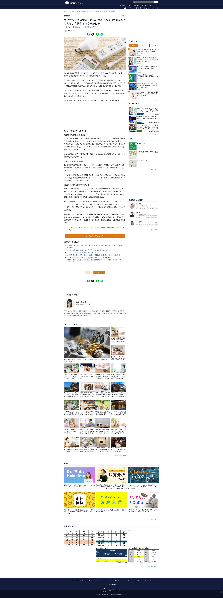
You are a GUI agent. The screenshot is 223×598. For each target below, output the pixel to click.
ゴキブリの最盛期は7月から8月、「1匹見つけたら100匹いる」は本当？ (89, 250)
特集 (133, 5)
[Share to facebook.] (88, 34)
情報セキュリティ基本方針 (94, 581)
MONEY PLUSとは (76, 581)
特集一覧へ (154, 169)
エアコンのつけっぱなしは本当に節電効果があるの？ (83, 252)
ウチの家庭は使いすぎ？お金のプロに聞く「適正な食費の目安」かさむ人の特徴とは (93, 255)
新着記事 (122, 5)
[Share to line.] (97, 34)
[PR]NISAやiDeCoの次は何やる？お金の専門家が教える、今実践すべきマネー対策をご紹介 (95, 228)
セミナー (140, 5)
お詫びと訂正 (147, 581)
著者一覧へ (154, 229)
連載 (129, 5)
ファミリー (154, 8)
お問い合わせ (130, 581)
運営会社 (84, 581)
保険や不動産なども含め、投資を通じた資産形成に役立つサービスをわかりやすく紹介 (94, 260)
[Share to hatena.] (101, 34)
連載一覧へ (154, 519)
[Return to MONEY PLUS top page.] (73, 3)
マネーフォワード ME (111, 584)
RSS (142, 581)
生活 (125, 8)
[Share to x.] (92, 34)
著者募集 (137, 581)
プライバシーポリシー (107, 581)
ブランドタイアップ (151, 5)
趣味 (147, 8)
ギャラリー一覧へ (152, 566)
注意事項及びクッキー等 (120, 581)
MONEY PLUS (67, 11)
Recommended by (118, 455)
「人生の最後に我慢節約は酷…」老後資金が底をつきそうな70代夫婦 (88, 257)
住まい (142, 8)
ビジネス (130, 8)
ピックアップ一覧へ (151, 134)
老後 (136, 8)
